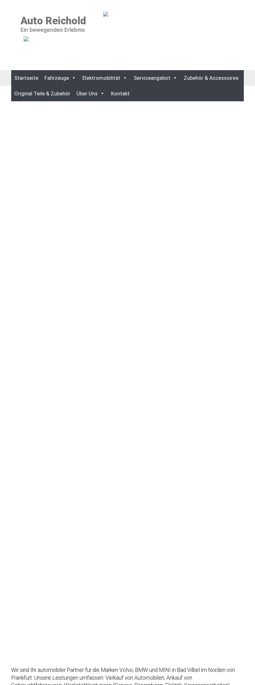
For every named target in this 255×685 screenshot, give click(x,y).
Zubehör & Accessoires (211, 78)
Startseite (26, 78)
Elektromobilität (101, 78)
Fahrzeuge (56, 78)
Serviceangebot (152, 78)
